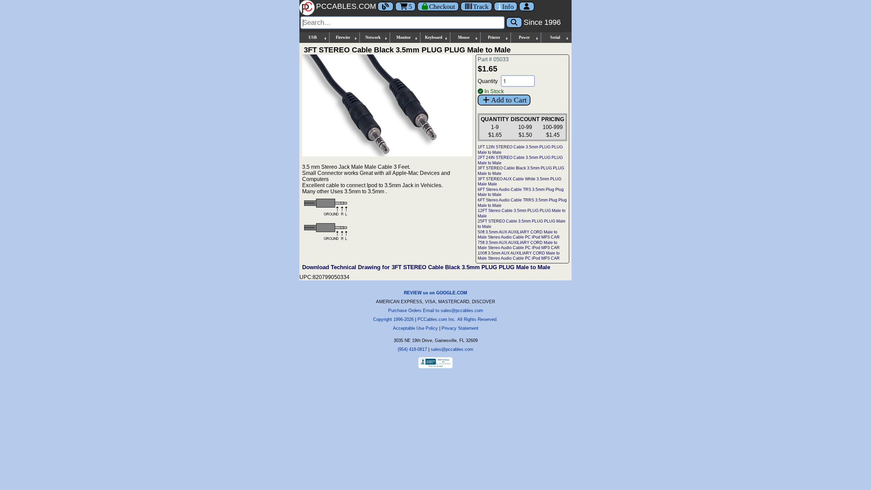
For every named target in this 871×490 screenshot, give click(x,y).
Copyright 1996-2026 (393, 319)
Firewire (343, 37)
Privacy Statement (460, 328)
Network (373, 37)
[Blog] (385, 6)
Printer (494, 37)
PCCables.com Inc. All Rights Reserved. (457, 319)
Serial (555, 37)
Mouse (464, 37)
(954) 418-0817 (412, 349)
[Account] (527, 6)
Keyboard (433, 37)
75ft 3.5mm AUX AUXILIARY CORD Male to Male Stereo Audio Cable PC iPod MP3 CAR (519, 245)
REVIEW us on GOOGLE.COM (435, 292)
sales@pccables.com (452, 349)
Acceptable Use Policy (415, 328)
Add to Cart (509, 100)
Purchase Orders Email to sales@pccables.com (435, 310)
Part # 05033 (493, 59)
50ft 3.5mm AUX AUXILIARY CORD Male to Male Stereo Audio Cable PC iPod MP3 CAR (519, 235)
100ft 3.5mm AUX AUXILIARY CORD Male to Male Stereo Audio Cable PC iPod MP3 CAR (519, 256)
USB (313, 37)
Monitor (403, 37)
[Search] (514, 22)
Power (524, 37)
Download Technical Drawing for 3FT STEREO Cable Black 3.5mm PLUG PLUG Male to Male (426, 267)
